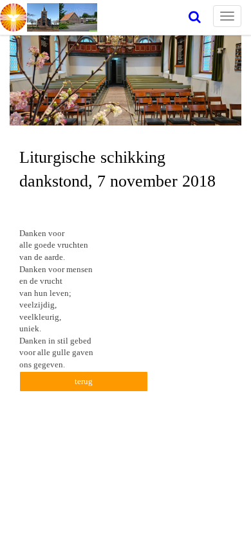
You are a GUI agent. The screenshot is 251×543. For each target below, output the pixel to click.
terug (84, 381)
